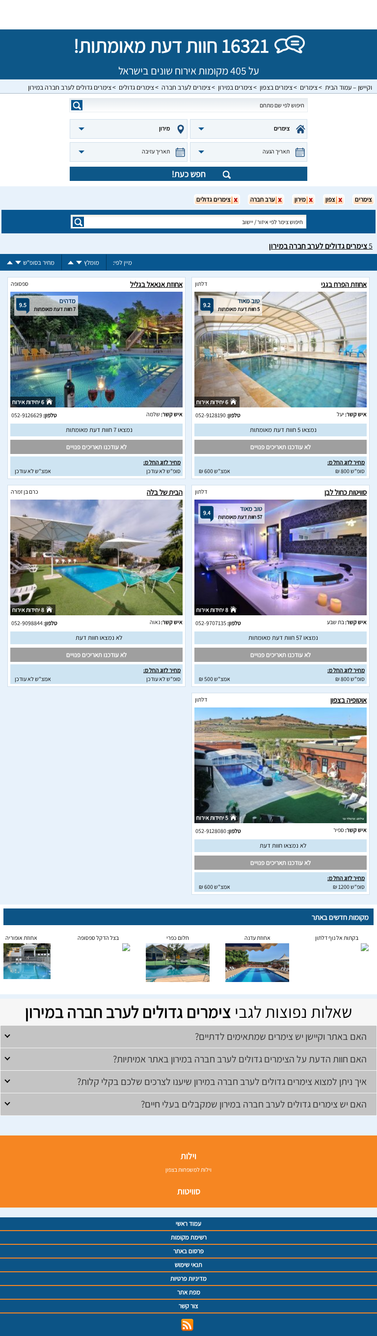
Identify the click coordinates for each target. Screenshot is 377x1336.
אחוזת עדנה (257, 937)
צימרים (309, 87)
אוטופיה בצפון (348, 700)
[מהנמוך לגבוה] (71, 262)
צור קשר (188, 1306)
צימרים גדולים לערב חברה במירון (69, 87)
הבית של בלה (165, 492)
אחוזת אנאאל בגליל (156, 284)
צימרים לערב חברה (186, 87)
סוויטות (188, 1191)
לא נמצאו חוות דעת (99, 637)
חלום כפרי (177, 937)
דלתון (201, 283)
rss (187, 1325)
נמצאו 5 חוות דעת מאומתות (283, 430)
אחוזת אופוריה (21, 937)
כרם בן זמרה (24, 491)
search (76, 105)
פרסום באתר (188, 1251)
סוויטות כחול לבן (345, 492)
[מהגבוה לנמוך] (79, 262)
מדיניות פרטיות (188, 1278)
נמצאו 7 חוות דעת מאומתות (99, 430)
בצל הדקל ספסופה (98, 937)
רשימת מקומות (189, 1237)
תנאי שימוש (188, 1264)
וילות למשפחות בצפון (188, 1169)
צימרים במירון (235, 87)
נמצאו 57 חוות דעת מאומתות (283, 637)
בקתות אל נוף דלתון (336, 937)
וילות (188, 1155)
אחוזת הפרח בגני (344, 284)
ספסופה (19, 283)
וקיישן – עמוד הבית (348, 87)
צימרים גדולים (136, 87)
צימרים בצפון (276, 87)
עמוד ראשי (188, 1223)
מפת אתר (188, 1292)
